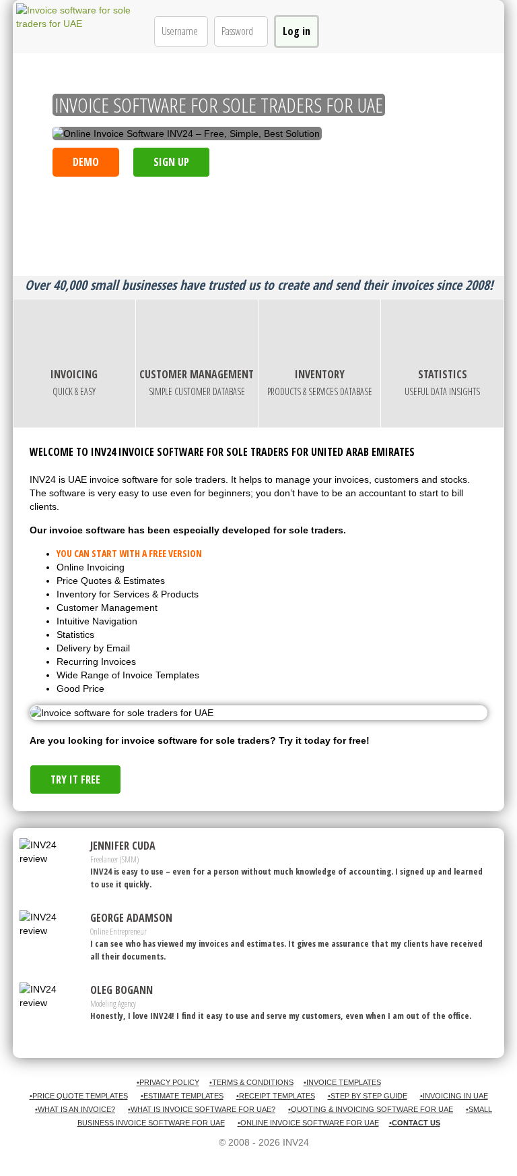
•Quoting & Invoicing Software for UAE (370, 1109)
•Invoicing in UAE (454, 1096)
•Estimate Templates (182, 1096)
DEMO (86, 161)
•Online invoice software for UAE (308, 1123)
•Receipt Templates (275, 1096)
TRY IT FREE (75, 779)
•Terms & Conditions (251, 1082)
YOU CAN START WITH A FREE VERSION (129, 553)
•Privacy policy (168, 1082)
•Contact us (414, 1123)
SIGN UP (171, 161)
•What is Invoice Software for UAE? (201, 1109)
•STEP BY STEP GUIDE (367, 1096)
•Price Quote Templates (79, 1096)
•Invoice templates (342, 1082)
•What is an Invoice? (75, 1109)
